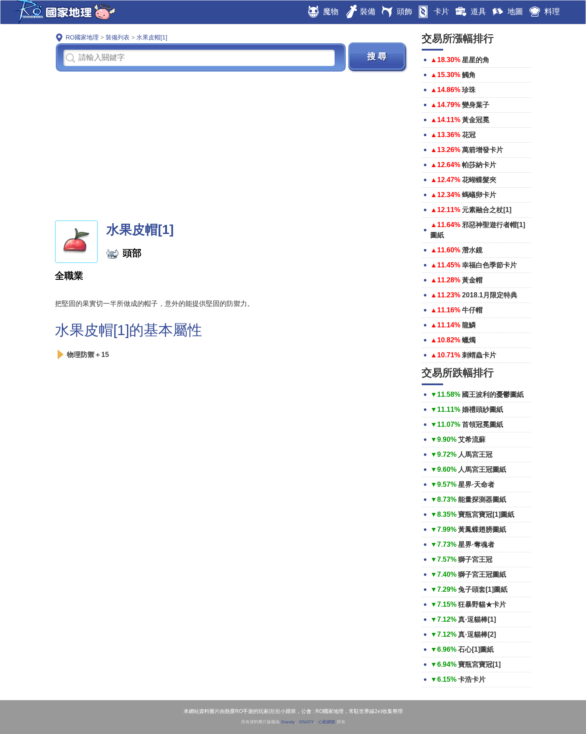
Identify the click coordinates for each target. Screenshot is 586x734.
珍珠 (469, 89)
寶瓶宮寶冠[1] (479, 664)
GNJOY (306, 721)
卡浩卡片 (472, 679)
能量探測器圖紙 (482, 499)
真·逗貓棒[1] (477, 619)
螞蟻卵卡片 (479, 194)
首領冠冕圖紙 (482, 424)
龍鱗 (469, 325)
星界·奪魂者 (476, 544)
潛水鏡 (472, 250)
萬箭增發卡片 (482, 149)
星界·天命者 (476, 484)
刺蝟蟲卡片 (479, 355)
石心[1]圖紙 (476, 649)
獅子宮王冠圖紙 (482, 574)
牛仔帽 (472, 310)
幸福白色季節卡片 (489, 265)
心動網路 (326, 721)
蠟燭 (469, 340)
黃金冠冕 (475, 119)
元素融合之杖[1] (486, 209)
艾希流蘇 (472, 439)
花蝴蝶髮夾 (479, 179)
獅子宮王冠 (475, 559)
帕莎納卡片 (479, 164)
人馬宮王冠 (475, 454)
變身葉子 (475, 104)
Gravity (288, 721)
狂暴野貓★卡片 (482, 604)
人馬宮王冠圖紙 (482, 469)
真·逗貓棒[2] (477, 634)
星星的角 (475, 59)
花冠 (469, 134)
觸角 (469, 74)
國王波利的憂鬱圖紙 (493, 394)
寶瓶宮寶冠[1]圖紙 (486, 514)
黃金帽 (472, 280)
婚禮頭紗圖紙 (482, 409)
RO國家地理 (62, 12)
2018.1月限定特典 (489, 295)
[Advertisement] (232, 145)
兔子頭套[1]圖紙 (482, 589)
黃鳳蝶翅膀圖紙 (482, 529)
